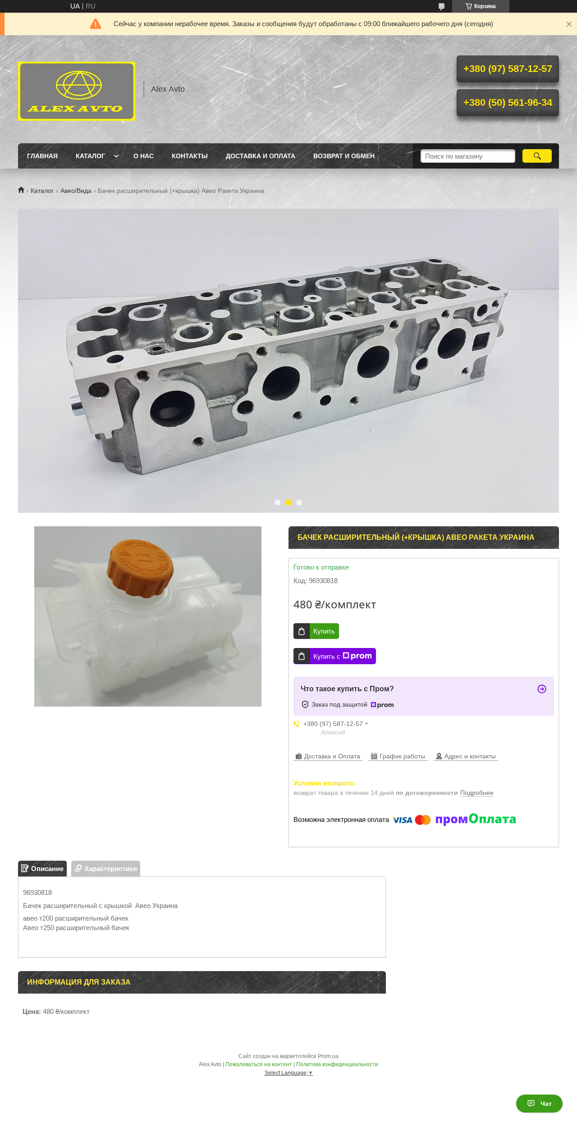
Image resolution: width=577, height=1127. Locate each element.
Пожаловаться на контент (258, 1064)
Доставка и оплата (260, 156)
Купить (324, 631)
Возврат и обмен (344, 156)
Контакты (190, 156)
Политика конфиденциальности (337, 1064)
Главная (42, 156)
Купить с (326, 656)
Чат (546, 1103)
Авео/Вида (76, 190)
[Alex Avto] (76, 89)
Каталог (90, 156)
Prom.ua (328, 1056)
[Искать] (537, 156)
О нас (143, 156)
